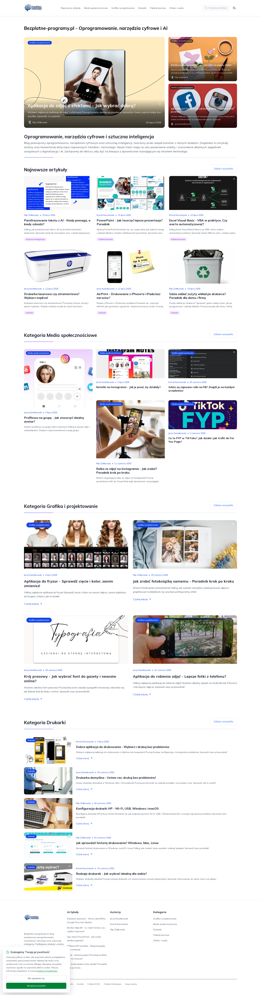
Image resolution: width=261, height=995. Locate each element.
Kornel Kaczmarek (105, 215)
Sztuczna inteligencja (35, 239)
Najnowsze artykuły (71, 8)
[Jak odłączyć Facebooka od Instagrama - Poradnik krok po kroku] (202, 106)
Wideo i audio (176, 8)
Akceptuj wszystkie (36, 985)
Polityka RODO (93, 984)
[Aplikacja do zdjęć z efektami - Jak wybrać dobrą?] (94, 82)
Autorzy (115, 912)
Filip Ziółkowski (31, 215)
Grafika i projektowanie (123, 8)
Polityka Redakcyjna (113, 984)
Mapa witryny (131, 984)
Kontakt (80, 984)
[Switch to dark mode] (234, 8)
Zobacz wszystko (223, 168)
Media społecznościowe (96, 8)
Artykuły (73, 912)
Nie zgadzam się (36, 978)
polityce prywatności (47, 971)
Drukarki (142, 8)
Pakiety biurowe (158, 8)
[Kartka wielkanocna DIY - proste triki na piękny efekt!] (202, 59)
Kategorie (159, 912)
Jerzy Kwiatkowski (33, 288)
